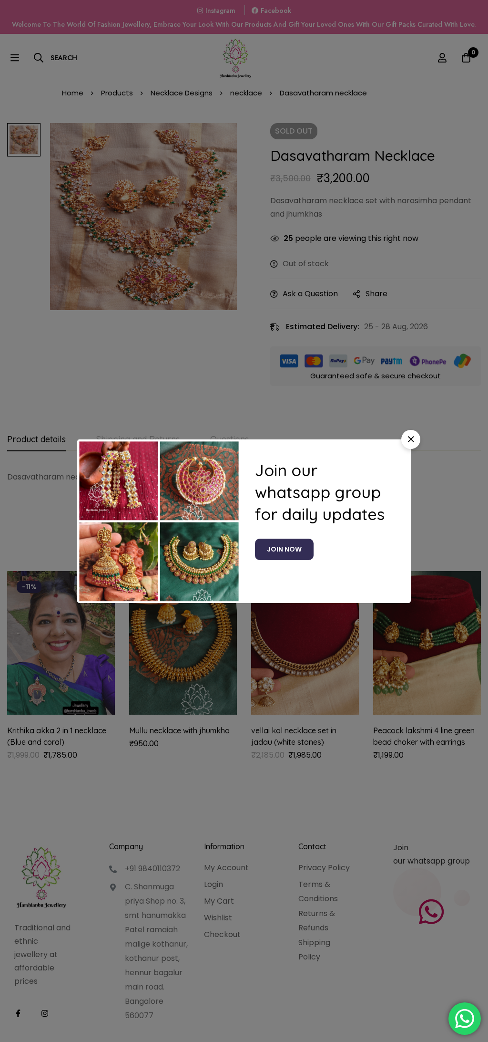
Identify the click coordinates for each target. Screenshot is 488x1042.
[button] (410, 439)
